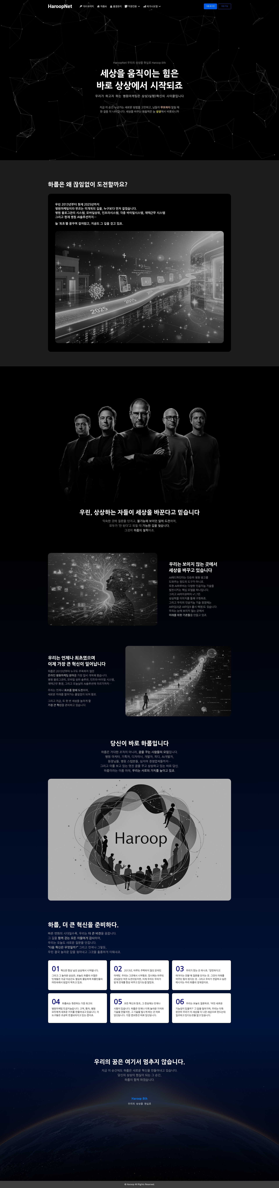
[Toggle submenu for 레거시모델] (159, 6)
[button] (210, 6)
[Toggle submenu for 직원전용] (139, 6)
